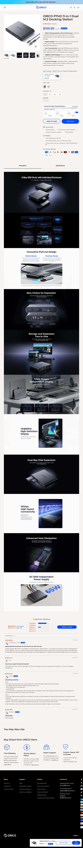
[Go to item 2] (13, 55)
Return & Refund (42, 792)
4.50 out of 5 (20, 626)
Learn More (7, 764)
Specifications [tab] (60, 165)
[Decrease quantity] (44, 101)
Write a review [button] (67, 627)
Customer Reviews (25, 789)
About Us (7, 783)
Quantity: (45, 98)
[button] (47, 24)
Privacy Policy (41, 789)
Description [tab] (22, 165)
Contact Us (7, 786)
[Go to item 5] (32, 55)
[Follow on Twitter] (81, 783)
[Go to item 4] (26, 55)
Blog (20, 783)
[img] (9, 640)
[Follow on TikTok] (81, 792)
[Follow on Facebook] (81, 779)
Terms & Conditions (43, 786)
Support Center (9, 789)
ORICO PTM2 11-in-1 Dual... (47, 841)
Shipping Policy (42, 795)
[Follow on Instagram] (81, 786)
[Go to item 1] (6, 55)
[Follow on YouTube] (81, 789)
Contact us (54, 760)
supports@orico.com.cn (67, 790)
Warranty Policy (42, 783)
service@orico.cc (65, 785)
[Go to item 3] (19, 55)
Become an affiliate (25, 792)
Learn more (35, 765)
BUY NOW (76, 842)
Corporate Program (25, 786)
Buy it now (70, 121)
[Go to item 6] (39, 55)
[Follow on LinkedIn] (81, 795)
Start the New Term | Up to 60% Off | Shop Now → (41, 2)
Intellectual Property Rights (45, 798)
